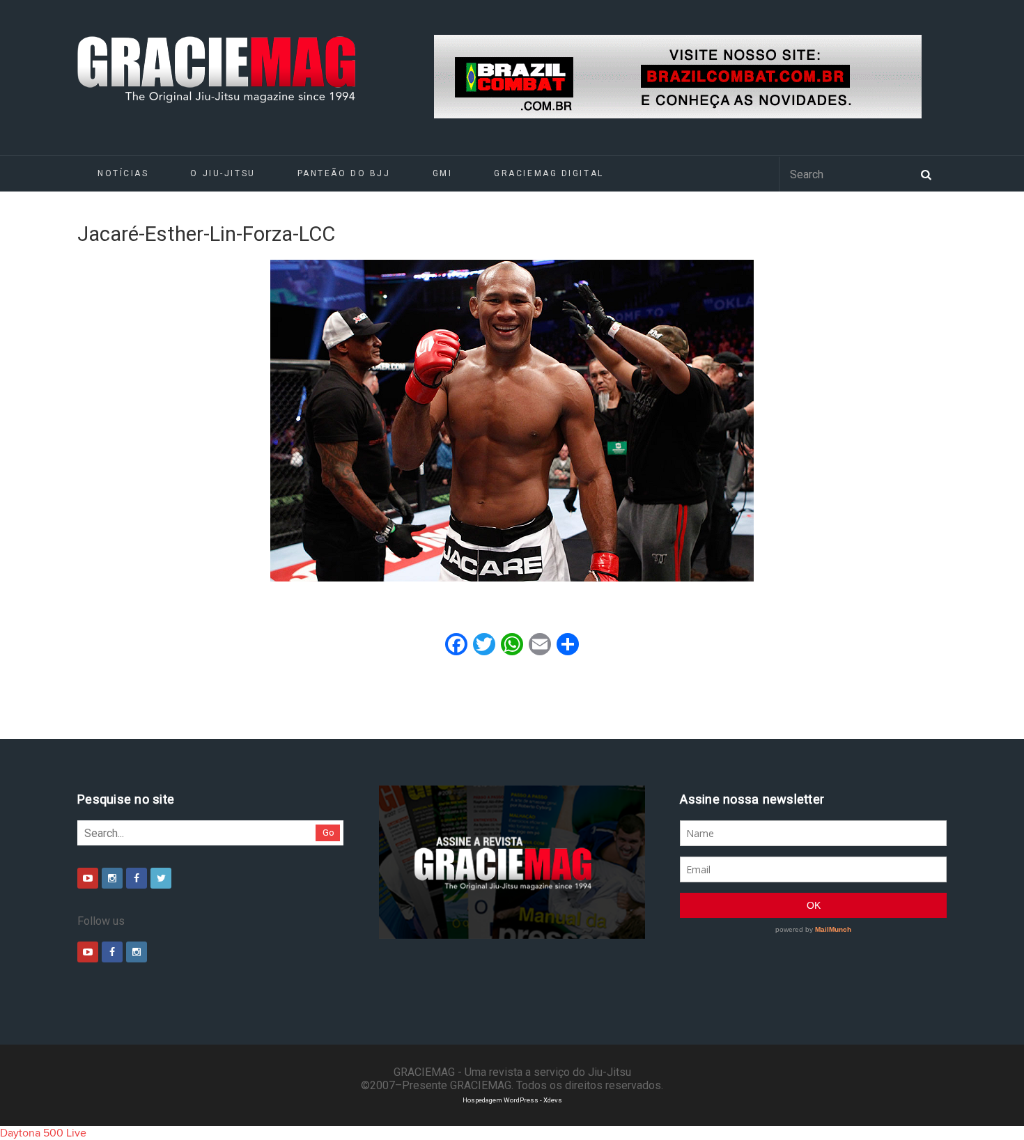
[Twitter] (160, 878)
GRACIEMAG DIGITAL (549, 173)
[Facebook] (136, 878)
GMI (443, 173)
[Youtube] (87, 878)
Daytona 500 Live (43, 1133)
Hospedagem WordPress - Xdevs (512, 1100)
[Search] (926, 173)
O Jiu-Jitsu (222, 173)
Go (328, 832)
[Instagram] (112, 878)
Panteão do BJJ (344, 173)
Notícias (123, 173)
